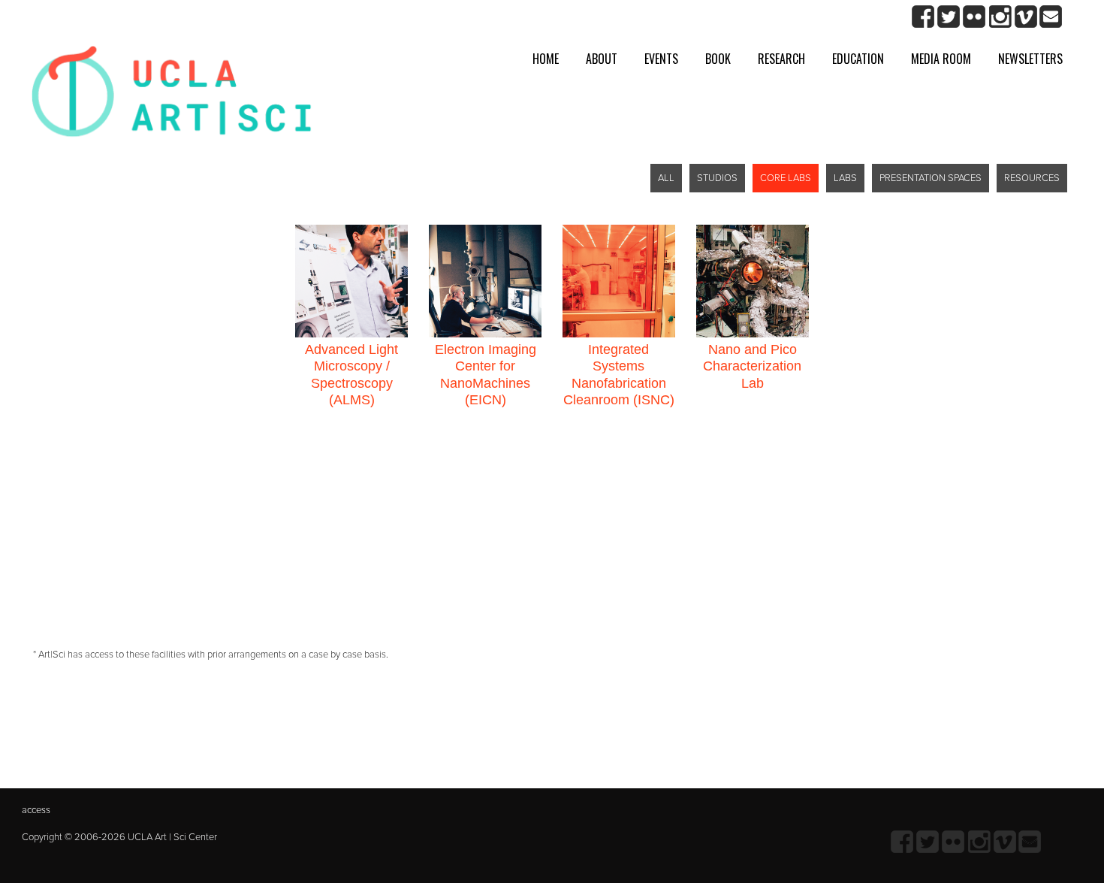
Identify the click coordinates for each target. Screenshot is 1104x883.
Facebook (923, 17)
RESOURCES (1032, 178)
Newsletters (1030, 59)
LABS (845, 178)
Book (718, 59)
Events (661, 59)
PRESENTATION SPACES (930, 178)
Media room (941, 59)
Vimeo (1025, 17)
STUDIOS (717, 178)
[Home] (171, 97)
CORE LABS (785, 178)
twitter (949, 17)
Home (545, 59)
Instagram (1000, 17)
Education (858, 59)
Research (781, 59)
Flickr (974, 17)
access (36, 810)
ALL (666, 178)
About (601, 59)
